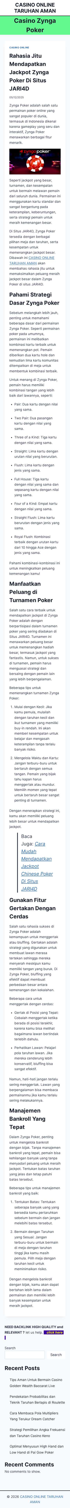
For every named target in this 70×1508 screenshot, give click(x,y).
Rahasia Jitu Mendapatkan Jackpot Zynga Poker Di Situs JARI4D (29, 72)
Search (10, 1348)
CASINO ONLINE (19, 47)
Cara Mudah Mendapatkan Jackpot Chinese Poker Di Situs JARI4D (37, 866)
